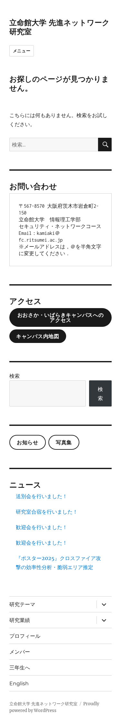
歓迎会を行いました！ (41, 527)
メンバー (19, 652)
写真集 (64, 442)
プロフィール (24, 636)
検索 (14, 376)
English (19, 683)
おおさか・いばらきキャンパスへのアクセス (60, 317)
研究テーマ (22, 604)
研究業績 (19, 620)
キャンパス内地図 (37, 336)
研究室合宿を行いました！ (47, 511)
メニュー (21, 50)
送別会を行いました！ (41, 496)
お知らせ (27, 442)
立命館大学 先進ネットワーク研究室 (43, 704)
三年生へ (19, 668)
